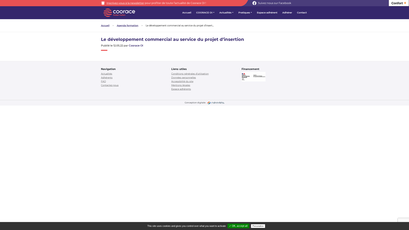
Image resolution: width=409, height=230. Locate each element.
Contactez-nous (110, 85)
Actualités (225, 12)
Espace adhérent (267, 12)
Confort (398, 2)
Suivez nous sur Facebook (274, 3)
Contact (302, 12)
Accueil (186, 12)
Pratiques (244, 12)
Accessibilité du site (182, 81)
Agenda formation (127, 25)
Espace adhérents (181, 89)
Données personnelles (183, 77)
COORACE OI (204, 12)
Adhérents (106, 77)
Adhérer (287, 12)
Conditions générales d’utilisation (190, 74)
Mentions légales (180, 85)
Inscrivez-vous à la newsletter (125, 3)
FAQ (103, 81)
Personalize (258, 226)
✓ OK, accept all (238, 226)
